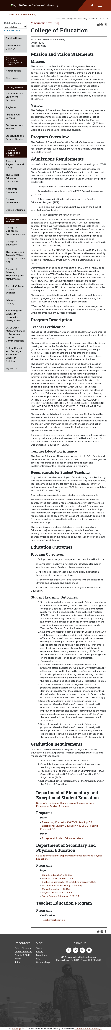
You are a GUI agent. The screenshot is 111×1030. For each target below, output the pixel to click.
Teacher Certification (53, 920)
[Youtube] (89, 950)
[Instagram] (82, 950)
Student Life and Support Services (15, 137)
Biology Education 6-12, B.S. (57, 875)
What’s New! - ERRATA (13, 47)
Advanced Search (13, 30)
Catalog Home (14, 38)
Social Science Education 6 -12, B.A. (61, 896)
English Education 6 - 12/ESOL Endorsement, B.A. (69, 882)
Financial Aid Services (13, 116)
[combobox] (82, 18)
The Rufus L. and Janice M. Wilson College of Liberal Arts (15, 257)
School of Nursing (11, 302)
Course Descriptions (13, 201)
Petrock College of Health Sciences (15, 289)
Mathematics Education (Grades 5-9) (62, 885)
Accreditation (13, 70)
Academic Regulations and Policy (15, 164)
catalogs (16, 1028)
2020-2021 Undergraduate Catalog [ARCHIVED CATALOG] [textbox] (82, 18)
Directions (41, 955)
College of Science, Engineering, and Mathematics (15, 274)
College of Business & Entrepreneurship (15, 230)
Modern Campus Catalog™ (88, 1028)
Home (11, 14)
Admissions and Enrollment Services (15, 96)
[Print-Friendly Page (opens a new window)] (101, 24)
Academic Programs (11, 190)
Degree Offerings (15, 210)
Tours (39, 948)
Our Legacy (12, 78)
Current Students (23, 951)
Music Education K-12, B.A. (56, 889)
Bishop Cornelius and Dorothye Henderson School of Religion (15, 354)
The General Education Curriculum (12, 178)
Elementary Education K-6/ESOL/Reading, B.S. (67, 822)
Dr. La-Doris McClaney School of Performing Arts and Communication (15, 334)
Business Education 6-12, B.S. (57, 878)
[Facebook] (68, 950)
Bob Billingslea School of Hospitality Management (14, 315)
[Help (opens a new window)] (105, 24)
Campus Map (43, 962)
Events (39, 951)
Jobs (17, 962)
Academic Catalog (27, 14)
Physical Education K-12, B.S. (57, 892)
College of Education (11, 243)
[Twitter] (75, 950)
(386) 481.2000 (94, 960)
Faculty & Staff (22, 955)
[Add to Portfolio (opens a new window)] (98, 24)
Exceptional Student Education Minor (62, 838)
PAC (38, 958)
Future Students (23, 948)
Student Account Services (15, 127)
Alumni (18, 958)
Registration (12, 107)
